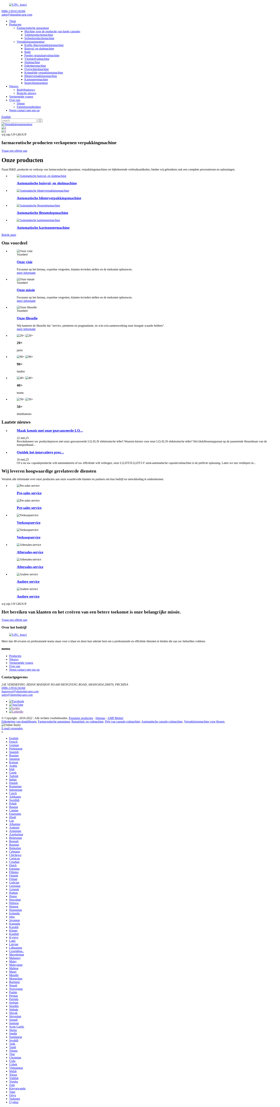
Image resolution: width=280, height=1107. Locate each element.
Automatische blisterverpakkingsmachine (49, 198)
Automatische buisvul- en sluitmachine (47, 183)
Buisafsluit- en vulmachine (87, 721)
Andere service (28, 582)
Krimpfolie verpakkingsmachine (43, 72)
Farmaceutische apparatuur (33, 28)
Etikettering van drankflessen (19, 721)
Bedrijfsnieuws (26, 89)
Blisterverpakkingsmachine (40, 76)
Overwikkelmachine (36, 69)
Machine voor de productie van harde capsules (52, 31)
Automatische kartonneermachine (43, 228)
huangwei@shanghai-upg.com (20, 691)
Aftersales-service (30, 552)
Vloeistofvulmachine (36, 58)
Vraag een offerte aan (14, 150)
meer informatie (26, 272)
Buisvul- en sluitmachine (39, 48)
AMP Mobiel (115, 718)
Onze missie (26, 290)
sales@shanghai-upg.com (17, 694)
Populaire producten (81, 718)
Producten (15, 24)
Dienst (21, 103)
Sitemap (100, 718)
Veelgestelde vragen (21, 96)
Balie (27, 52)
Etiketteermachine (35, 65)
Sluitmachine (32, 62)
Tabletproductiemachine (38, 34)
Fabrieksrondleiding (29, 107)
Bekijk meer (9, 234)
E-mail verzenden (12, 728)
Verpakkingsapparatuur (31, 41)
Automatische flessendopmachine (42, 213)
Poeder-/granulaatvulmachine (41, 55)
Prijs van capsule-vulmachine (122, 721)
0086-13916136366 (13, 688)
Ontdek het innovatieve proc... (40, 452)
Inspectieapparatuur (36, 82)
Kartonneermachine (36, 79)
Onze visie (24, 262)
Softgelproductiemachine (39, 38)
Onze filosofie (27, 318)
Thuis (12, 21)
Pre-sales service (29, 493)
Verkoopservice (28, 523)
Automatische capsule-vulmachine (161, 721)
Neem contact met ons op (24, 110)
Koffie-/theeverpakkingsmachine (44, 45)
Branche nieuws (26, 93)
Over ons (14, 100)
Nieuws (13, 86)
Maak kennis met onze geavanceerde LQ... (50, 430)
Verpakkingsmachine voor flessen (204, 721)
